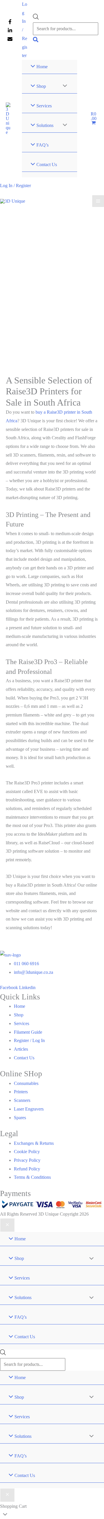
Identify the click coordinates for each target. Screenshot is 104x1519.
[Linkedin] (10, 30)
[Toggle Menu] (63, 86)
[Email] (10, 39)
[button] (36, 40)
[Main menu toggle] (98, 201)
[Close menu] (7, 1225)
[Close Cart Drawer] (7, 1495)
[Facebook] (10, 21)
